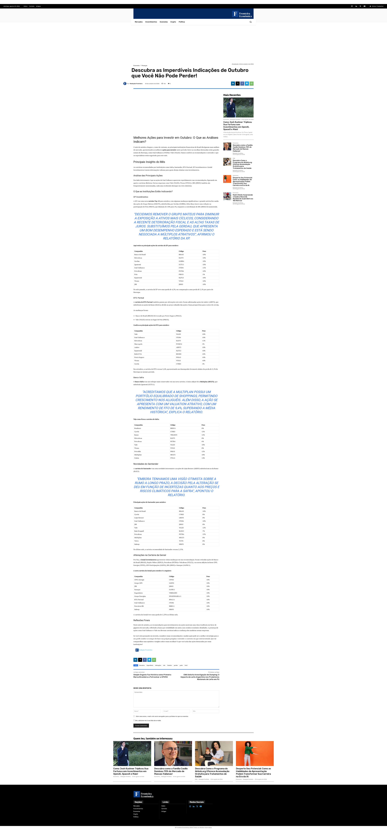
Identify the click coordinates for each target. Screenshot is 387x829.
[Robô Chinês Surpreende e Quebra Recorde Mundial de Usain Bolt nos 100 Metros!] (227, 196)
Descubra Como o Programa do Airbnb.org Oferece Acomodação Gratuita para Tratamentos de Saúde (242, 164)
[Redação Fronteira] (125, 83)
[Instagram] (352, 6)
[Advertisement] (193, 48)
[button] (251, 22)
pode (181, 665)
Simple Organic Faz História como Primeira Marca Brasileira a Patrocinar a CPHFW (152, 676)
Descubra (142, 665)
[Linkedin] (356, 6)
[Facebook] (242, 84)
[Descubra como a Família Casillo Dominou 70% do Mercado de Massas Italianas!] (227, 146)
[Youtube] (364, 6)
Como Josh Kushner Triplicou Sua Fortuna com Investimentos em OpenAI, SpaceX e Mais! (237, 126)
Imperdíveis (150, 665)
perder (176, 665)
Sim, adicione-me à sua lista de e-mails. (148, 720)
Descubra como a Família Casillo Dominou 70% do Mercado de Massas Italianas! (243, 148)
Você (186, 665)
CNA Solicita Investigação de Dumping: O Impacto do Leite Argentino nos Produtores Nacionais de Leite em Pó (200, 677)
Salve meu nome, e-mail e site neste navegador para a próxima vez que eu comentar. (162, 716)
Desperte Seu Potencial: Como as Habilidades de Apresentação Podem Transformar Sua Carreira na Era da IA (242, 181)
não (164, 665)
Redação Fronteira (145, 650)
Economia (136, 65)
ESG (234, 158)
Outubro (169, 665)
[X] (360, 6)
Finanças (144, 65)
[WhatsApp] (252, 84)
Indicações (158, 665)
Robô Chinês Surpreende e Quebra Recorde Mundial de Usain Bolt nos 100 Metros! (243, 198)
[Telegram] (247, 84)
